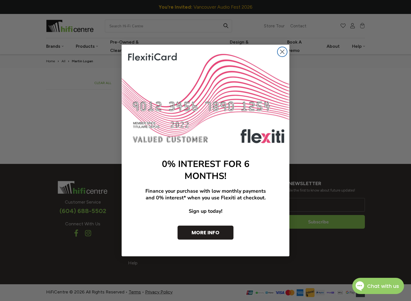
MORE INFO (205, 232)
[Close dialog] (282, 52)
